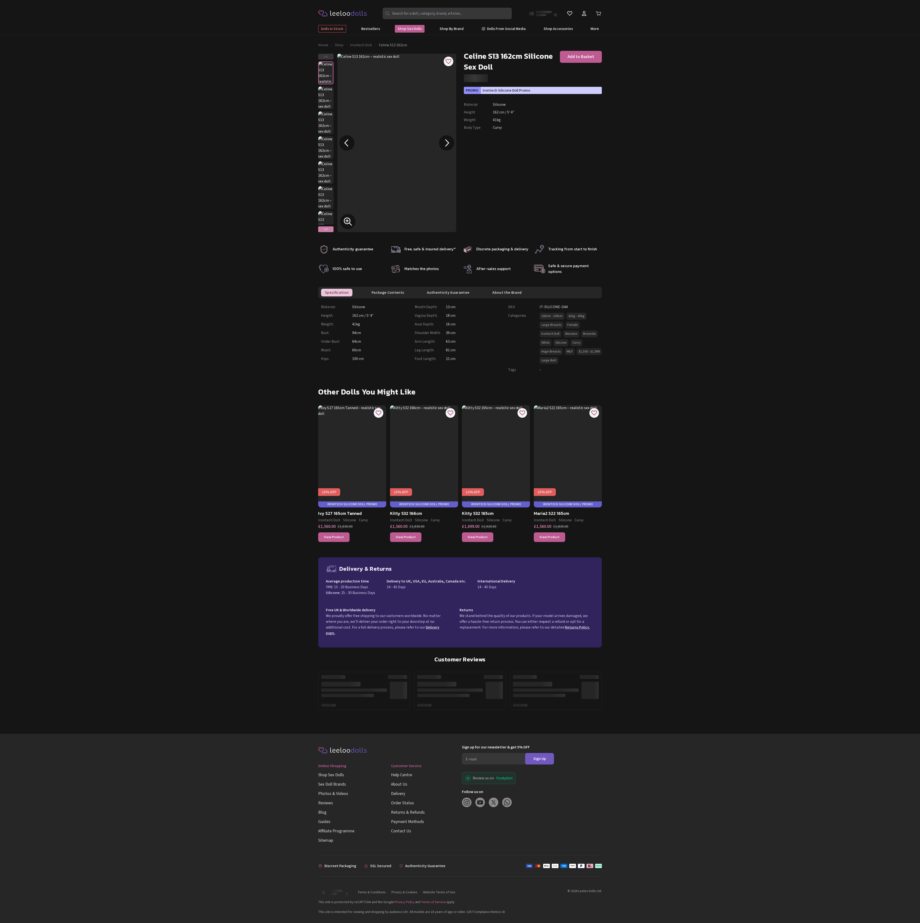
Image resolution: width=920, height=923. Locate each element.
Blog (322, 812)
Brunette (589, 333)
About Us (399, 784)
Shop (339, 45)
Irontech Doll (361, 45)
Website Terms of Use (439, 892)
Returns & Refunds (408, 812)
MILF (570, 351)
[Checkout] (564, 866)
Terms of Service (433, 902)
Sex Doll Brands (332, 784)
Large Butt (548, 360)
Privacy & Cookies (404, 892)
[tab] (336, 292)
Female (572, 325)
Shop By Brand (452, 28)
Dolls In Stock (332, 28)
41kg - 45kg (576, 316)
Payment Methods (407, 822)
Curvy (576, 342)
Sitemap (325, 840)
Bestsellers (370, 28)
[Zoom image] (348, 221)
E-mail (471, 759)
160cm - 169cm (552, 316)
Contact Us (401, 831)
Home (323, 45)
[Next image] (446, 143)
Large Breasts (551, 325)
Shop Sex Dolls (410, 28)
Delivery (398, 794)
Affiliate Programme (336, 831)
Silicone (561, 342)
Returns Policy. (577, 627)
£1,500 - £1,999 (589, 351)
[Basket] (598, 13)
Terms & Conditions (371, 892)
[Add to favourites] (448, 61)
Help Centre (401, 775)
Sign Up (539, 758)
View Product (334, 537)
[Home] (342, 13)
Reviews (325, 803)
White (545, 342)
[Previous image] (347, 143)
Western (571, 333)
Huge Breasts (551, 351)
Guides (324, 822)
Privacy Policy (404, 902)
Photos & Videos (333, 794)
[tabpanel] (461, 338)
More (595, 28)
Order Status (402, 803)
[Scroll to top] (907, 903)
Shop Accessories (558, 28)
